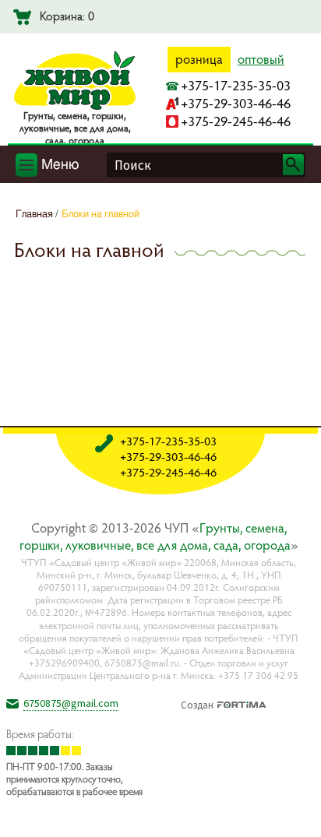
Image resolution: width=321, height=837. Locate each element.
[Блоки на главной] (296, 813)
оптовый (261, 59)
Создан (197, 703)
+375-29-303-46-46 (236, 103)
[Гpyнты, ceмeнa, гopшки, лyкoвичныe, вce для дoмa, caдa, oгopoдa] (75, 106)
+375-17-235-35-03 (236, 85)
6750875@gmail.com (70, 703)
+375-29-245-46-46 (236, 121)
